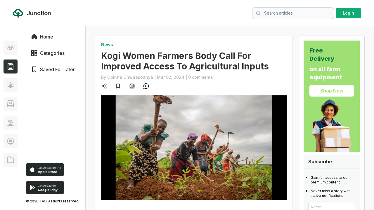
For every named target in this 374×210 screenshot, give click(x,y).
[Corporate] (11, 160)
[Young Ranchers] (11, 85)
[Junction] (11, 67)
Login (348, 12)
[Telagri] (11, 123)
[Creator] (11, 141)
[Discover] (11, 48)
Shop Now (331, 91)
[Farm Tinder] (11, 104)
